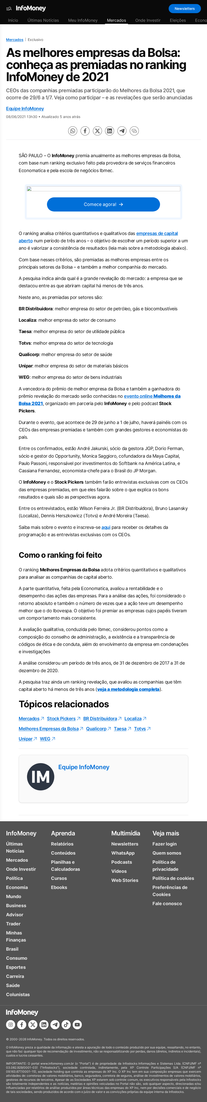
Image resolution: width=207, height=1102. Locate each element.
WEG (45, 738)
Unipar (25, 738)
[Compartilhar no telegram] (121, 130)
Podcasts (121, 862)
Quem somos (166, 853)
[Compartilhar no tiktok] (66, 1024)
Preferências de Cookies (170, 891)
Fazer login (164, 844)
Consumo (16, 958)
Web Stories (124, 880)
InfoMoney (21, 833)
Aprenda (63, 833)
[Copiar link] (134, 130)
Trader (13, 923)
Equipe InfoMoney (25, 108)
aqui (105, 527)
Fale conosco (167, 903)
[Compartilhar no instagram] (10, 1024)
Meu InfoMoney (83, 20)
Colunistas (18, 994)
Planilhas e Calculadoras (65, 865)
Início (13, 20)
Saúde (13, 985)
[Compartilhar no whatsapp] (72, 130)
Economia (17, 887)
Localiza (132, 718)
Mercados (116, 20)
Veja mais (165, 833)
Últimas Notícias (43, 20)
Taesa (120, 728)
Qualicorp (96, 728)
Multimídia (125, 833)
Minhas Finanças (16, 936)
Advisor (14, 914)
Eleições (178, 20)
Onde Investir (148, 20)
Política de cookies (173, 878)
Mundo (13, 896)
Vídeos (119, 871)
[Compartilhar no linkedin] (109, 130)
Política (14, 878)
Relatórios (62, 844)
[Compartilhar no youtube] (77, 1024)
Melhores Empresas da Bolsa (49, 728)
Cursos (59, 878)
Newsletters (185, 8)
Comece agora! (100, 204)
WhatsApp (123, 853)
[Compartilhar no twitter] (97, 130)
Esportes (16, 967)
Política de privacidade (165, 865)
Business (16, 905)
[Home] (31, 9)
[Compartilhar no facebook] (85, 130)
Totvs (140, 728)
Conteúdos (63, 853)
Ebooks (59, 887)
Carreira (15, 976)
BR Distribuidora (100, 718)
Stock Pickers (61, 718)
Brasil (12, 949)
